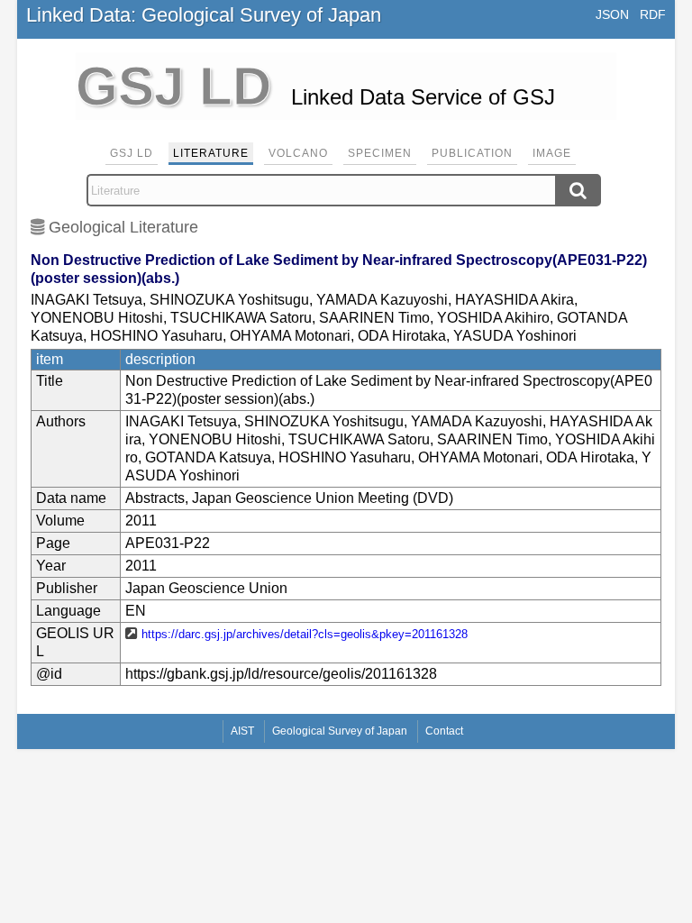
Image (552, 153)
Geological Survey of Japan (339, 731)
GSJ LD (131, 153)
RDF (653, 14)
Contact (444, 731)
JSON (612, 14)
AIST (242, 731)
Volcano (298, 153)
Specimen (380, 153)
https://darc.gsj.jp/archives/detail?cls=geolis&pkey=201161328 (304, 634)
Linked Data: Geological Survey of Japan (203, 15)
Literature (211, 153)
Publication (472, 153)
